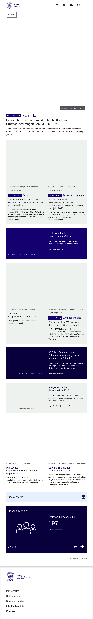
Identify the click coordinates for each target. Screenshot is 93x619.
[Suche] (64, 5)
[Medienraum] (71, 5)
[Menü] (57, 5)
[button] (75, 547)
